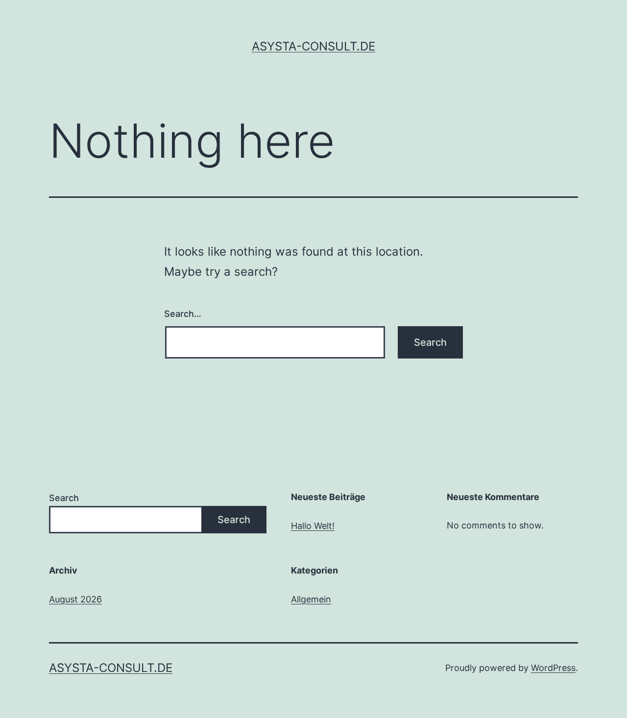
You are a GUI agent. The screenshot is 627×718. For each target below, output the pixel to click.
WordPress (553, 668)
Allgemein (311, 599)
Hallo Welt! (313, 526)
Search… (182, 314)
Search (64, 498)
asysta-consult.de (313, 46)
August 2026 (75, 599)
